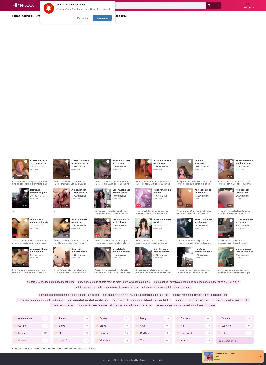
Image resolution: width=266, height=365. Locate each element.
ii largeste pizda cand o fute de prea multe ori (166, 287)
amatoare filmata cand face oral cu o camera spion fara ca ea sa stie (212, 300)
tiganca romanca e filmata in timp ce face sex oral (200, 295)
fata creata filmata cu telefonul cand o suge (40, 300)
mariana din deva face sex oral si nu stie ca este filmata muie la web (115, 305)
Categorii (248, 7)
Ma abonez (102, 18)
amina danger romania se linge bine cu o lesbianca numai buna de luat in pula (196, 282)
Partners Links (156, 360)
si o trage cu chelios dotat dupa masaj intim (50, 282)
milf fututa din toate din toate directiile (88, 300)
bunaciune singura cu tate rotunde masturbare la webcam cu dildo (114, 282)
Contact (143, 360)
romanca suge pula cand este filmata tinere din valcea (186, 305)
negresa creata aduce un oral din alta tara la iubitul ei (142, 300)
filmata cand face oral (62, 305)
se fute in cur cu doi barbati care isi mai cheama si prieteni (106, 287)
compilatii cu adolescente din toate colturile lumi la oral (69, 295)
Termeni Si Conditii (129, 360)
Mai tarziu (82, 18)
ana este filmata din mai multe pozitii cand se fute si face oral (136, 295)
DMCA (116, 360)
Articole (106, 360)
